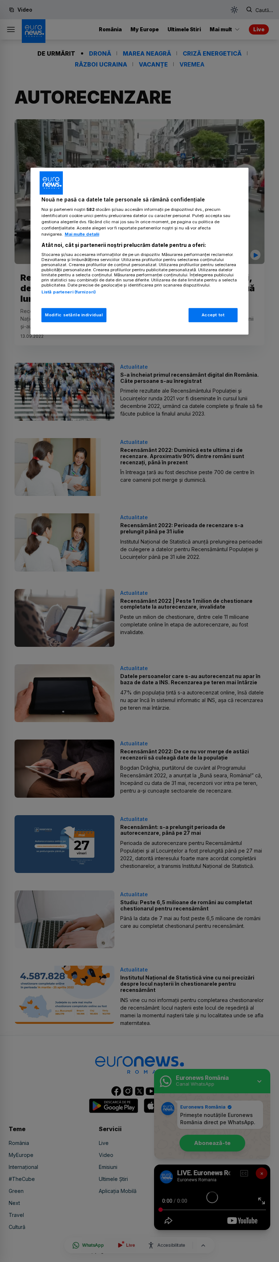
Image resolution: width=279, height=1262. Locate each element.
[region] (139, 251)
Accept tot (213, 314)
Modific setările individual (74, 314)
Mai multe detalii (82, 234)
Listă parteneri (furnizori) (68, 292)
